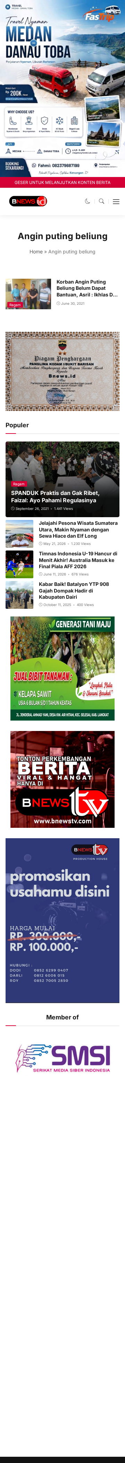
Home (36, 251)
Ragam (15, 305)
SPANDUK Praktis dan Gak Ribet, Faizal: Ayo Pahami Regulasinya (55, 496)
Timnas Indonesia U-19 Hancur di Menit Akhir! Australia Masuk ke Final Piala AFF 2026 (78, 559)
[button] (87, 201)
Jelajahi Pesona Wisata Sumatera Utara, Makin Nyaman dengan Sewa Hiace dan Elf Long (78, 529)
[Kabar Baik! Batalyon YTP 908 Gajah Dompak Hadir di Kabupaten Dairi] (19, 604)
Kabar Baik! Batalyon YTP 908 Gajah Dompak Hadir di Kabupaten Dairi (74, 590)
